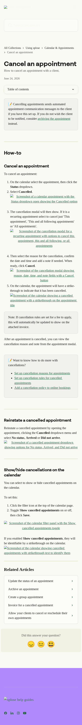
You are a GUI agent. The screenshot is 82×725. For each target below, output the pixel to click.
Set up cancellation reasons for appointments (42, 373)
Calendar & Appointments (59, 47)
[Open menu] (74, 7)
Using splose (33, 47)
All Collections (12, 47)
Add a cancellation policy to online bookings (42, 387)
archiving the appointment (54, 118)
